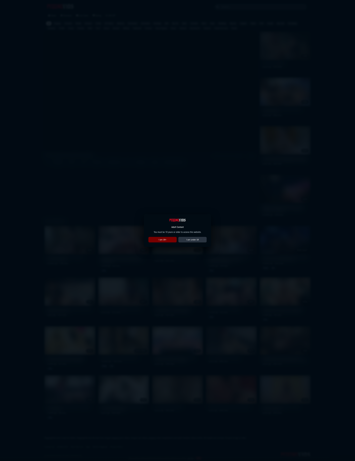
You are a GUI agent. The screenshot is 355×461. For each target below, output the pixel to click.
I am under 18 (192, 240)
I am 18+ (162, 240)
